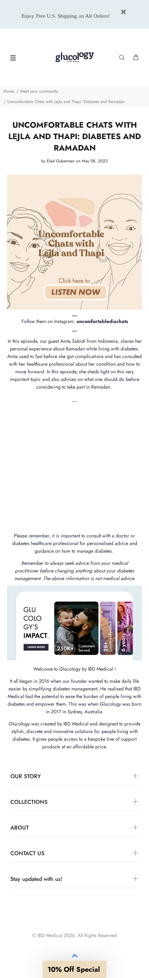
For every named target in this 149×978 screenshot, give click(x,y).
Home (8, 91)
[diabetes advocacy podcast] (74, 239)
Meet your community (39, 91)
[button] (74, 969)
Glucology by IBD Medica (85, 668)
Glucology (19, 723)
